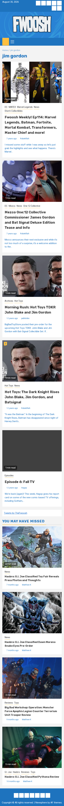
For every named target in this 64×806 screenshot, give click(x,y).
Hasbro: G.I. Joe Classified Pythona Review (32, 776)
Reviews (9, 702)
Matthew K (26, 585)
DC (6, 107)
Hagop (24, 488)
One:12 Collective (31, 206)
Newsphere (41, 802)
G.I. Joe (8, 772)
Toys (16, 702)
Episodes (9, 475)
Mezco (12, 206)
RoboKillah (24, 139)
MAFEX (12, 107)
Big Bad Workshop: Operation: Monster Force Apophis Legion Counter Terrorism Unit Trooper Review (31, 711)
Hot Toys (18, 301)
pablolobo (25, 318)
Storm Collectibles (14, 111)
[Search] (59, 42)
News (36, 107)
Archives (9, 301)
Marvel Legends (25, 107)
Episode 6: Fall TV (19, 482)
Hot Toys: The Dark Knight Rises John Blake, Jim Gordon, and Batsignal (32, 397)
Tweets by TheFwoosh (15, 513)
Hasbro (16, 772)
